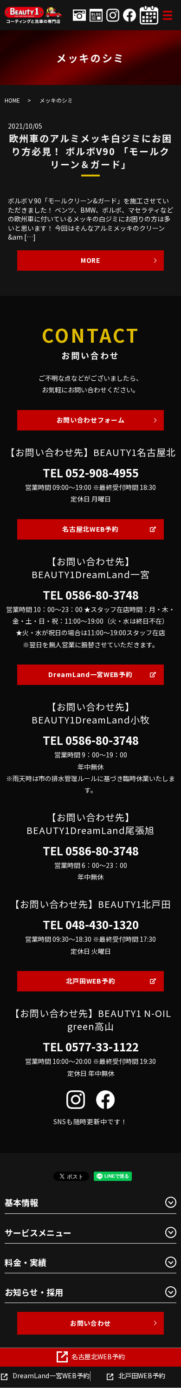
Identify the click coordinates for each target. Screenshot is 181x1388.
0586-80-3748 (102, 594)
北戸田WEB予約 (91, 980)
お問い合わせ (90, 1323)
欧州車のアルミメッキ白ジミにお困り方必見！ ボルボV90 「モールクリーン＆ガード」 (90, 151)
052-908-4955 (102, 472)
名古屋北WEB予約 (90, 529)
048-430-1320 (102, 924)
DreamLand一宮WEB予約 (90, 674)
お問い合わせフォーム (91, 419)
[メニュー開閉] (167, 15)
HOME (12, 100)
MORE (90, 260)
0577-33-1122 (102, 1046)
